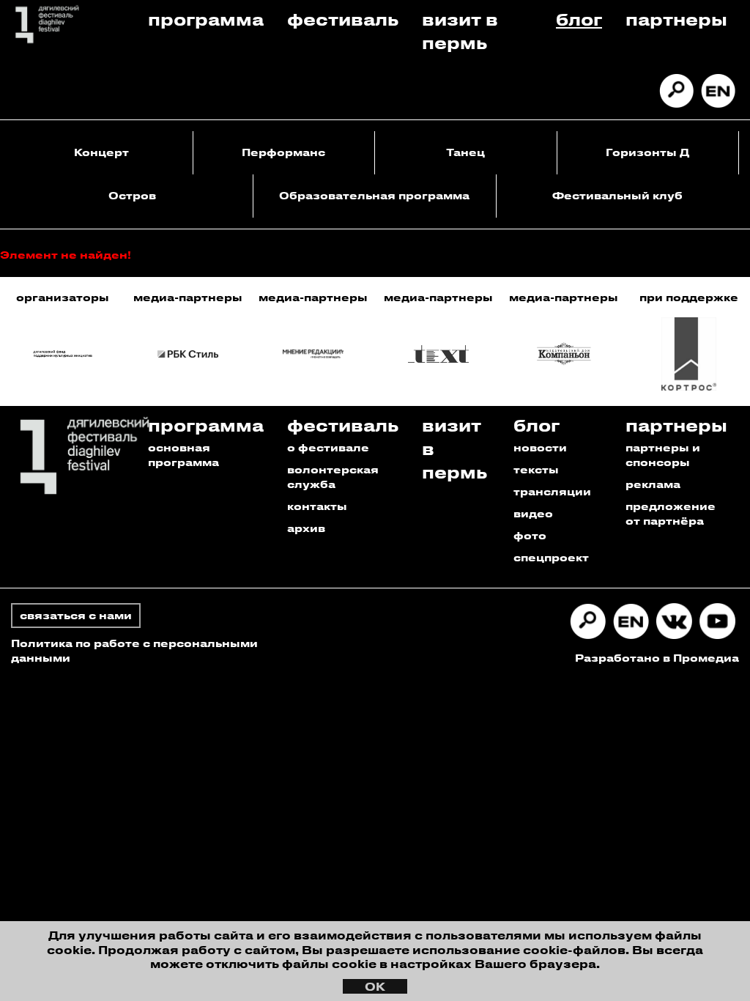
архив (306, 528)
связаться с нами (76, 615)
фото (529, 535)
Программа (206, 19)
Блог (579, 19)
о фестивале (328, 447)
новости (540, 447)
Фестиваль (342, 19)
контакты (317, 506)
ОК (375, 986)
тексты (536, 469)
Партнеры (676, 19)
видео (533, 513)
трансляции (552, 491)
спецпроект (551, 557)
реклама (652, 484)
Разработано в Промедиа (657, 657)
